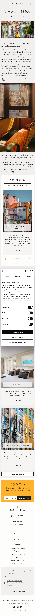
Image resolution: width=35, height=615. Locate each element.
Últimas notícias (17, 530)
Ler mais (17, 250)
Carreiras (17, 540)
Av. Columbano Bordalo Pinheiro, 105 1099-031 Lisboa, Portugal (16, 583)
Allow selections (17, 337)
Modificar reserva (17, 563)
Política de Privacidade (27, 600)
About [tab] (29, 276)
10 (25, 259)
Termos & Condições (15, 600)
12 (29, 259)
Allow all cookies (17, 332)
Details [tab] (17, 276)
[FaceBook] (14, 607)
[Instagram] (17, 607)
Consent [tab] (6, 276)
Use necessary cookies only (17, 342)
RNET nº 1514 (5, 600)
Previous (4, 258)
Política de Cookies (11, 603)
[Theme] (31, 4)
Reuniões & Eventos (17, 554)
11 (27, 259)
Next (31, 258)
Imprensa (17, 534)
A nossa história (17, 524)
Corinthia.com (19, 515)
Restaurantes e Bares (17, 548)
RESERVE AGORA (17, 474)
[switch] (30, 312)
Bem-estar (17, 551)
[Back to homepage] (17, 4)
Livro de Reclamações (23, 603)
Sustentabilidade (17, 537)
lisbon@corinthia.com (14, 577)
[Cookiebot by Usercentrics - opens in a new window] (25, 271)
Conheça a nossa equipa (17, 527)
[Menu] (3, 3)
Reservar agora (17, 591)
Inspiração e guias (17, 560)
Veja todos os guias (17, 185)
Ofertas (17, 557)
